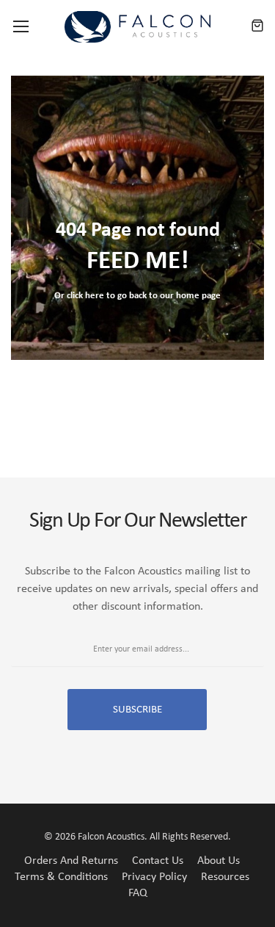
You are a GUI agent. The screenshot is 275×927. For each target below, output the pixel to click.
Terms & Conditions (61, 877)
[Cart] (257, 26)
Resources (225, 877)
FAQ (137, 893)
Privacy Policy (154, 877)
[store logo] (138, 27)
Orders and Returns (71, 861)
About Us (218, 861)
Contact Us (157, 861)
